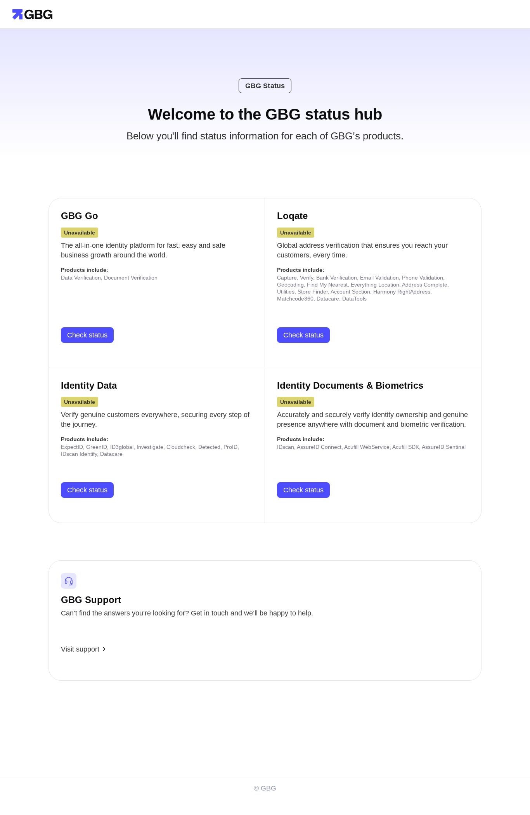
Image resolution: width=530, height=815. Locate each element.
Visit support (80, 649)
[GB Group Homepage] (32, 13)
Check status (87, 335)
